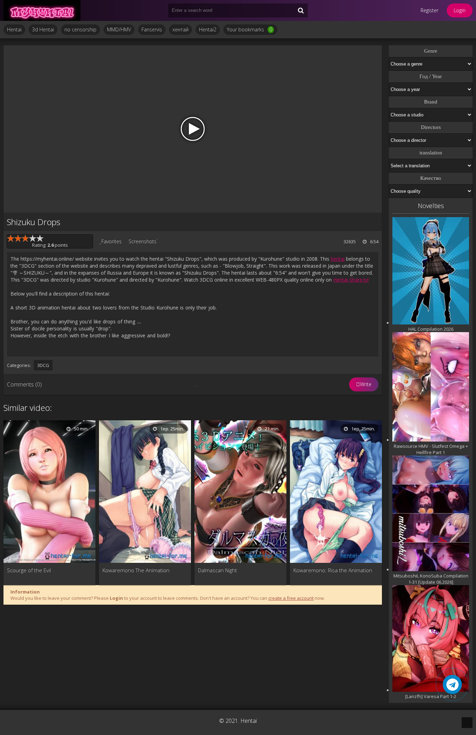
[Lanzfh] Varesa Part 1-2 (430, 696)
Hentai (14, 29)
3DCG (43, 365)
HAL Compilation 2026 (430, 329)
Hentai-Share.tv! (351, 279)
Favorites (111, 241)
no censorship (80, 29)
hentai (338, 258)
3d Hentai (43, 29)
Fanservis (151, 29)
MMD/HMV (119, 29)
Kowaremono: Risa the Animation (332, 570)
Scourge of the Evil (29, 570)
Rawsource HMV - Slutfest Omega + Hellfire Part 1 (431, 449)
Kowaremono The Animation (135, 570)
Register (429, 10)
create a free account (291, 598)
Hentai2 (207, 29)
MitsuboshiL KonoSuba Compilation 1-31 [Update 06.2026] (430, 579)
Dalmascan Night (217, 570)
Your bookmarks (249, 29)
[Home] (45, 10)
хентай (180, 29)
